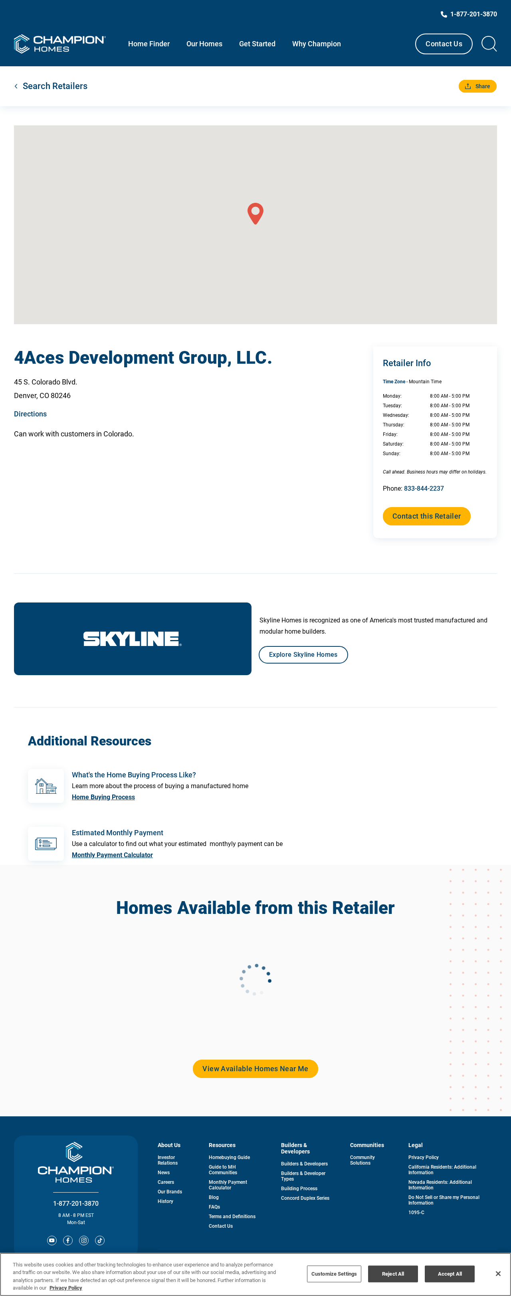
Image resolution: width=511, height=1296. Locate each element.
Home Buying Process (103, 797)
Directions (30, 414)
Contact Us (444, 44)
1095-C (416, 1212)
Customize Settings (334, 1274)
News (164, 1172)
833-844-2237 (424, 488)
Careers (166, 1182)
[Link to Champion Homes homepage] (60, 44)
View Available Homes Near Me (255, 1068)
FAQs (214, 1207)
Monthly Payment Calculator (112, 855)
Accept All (450, 1274)
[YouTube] (52, 1240)
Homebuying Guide (229, 1157)
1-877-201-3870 (76, 1203)
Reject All (393, 1274)
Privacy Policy (423, 1157)
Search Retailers (55, 86)
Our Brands (170, 1192)
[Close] (498, 1273)
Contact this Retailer (426, 516)
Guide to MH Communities (223, 1169)
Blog (214, 1197)
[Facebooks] (68, 1240)
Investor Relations (168, 1160)
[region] (255, 1274)
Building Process (299, 1188)
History (165, 1201)
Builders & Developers (304, 1164)
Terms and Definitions (232, 1216)
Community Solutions (362, 1160)
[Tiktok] (100, 1240)
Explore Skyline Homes (303, 654)
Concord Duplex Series (305, 1198)
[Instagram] (84, 1240)
